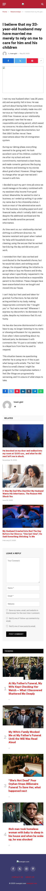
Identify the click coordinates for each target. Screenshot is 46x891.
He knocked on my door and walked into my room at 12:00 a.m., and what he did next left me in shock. (22, 454)
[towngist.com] (23, 4)
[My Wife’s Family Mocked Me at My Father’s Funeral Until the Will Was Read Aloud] (23, 716)
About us (29, 877)
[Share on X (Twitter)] (20, 60)
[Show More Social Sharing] (41, 60)
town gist (13, 53)
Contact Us (17, 877)
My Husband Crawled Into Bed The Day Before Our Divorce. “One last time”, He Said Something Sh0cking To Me (22, 534)
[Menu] (4, 4)
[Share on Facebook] (8, 60)
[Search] (42, 4)
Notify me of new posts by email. (22, 626)
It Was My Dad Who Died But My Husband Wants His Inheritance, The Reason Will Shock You (23, 494)
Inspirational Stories (13, 678)
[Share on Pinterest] (32, 60)
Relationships (10, 18)
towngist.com (31, 883)
